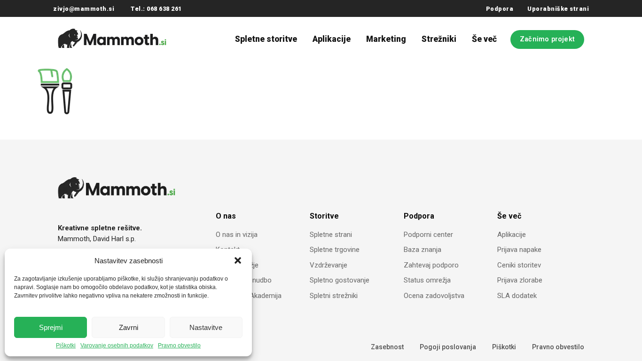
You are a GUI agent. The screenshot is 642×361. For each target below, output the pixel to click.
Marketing (386, 39)
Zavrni (128, 327)
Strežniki (439, 39)
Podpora (500, 8)
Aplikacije (332, 39)
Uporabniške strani (558, 8)
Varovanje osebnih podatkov (116, 346)
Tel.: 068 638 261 (156, 8)
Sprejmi (51, 327)
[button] (238, 260)
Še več (484, 39)
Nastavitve (205, 327)
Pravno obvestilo (179, 346)
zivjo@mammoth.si (83, 8)
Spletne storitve (266, 39)
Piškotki (66, 346)
